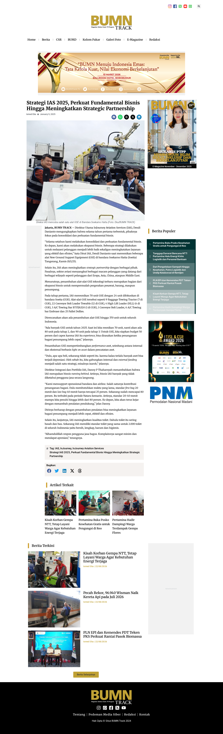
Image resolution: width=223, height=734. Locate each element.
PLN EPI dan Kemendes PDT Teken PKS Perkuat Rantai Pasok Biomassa (112, 634)
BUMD (72, 39)
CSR (59, 39)
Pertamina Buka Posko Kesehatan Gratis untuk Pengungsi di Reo (94, 524)
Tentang (79, 714)
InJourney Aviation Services (88, 448)
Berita (46, 39)
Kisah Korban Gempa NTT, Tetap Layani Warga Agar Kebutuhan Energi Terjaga (110, 557)
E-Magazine (135, 39)
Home (31, 39)
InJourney (65, 448)
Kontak (144, 714)
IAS (57, 448)
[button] (199, 6)
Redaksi (154, 39)
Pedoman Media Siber (105, 714)
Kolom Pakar (91, 39)
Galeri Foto (113, 39)
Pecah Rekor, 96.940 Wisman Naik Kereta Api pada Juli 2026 (110, 595)
